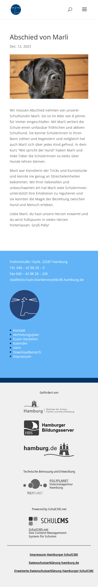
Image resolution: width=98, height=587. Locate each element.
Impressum (22, 356)
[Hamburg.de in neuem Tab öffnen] (49, 450)
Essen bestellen (25, 339)
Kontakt (19, 330)
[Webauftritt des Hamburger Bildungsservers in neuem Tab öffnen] (49, 428)
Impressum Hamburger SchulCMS (54, 555)
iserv (17, 347)
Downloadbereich (27, 352)
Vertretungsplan (26, 334)
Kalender (20, 343)
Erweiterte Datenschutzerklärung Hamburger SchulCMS (53, 571)
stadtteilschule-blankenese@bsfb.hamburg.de (47, 279)
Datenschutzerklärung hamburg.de (54, 563)
